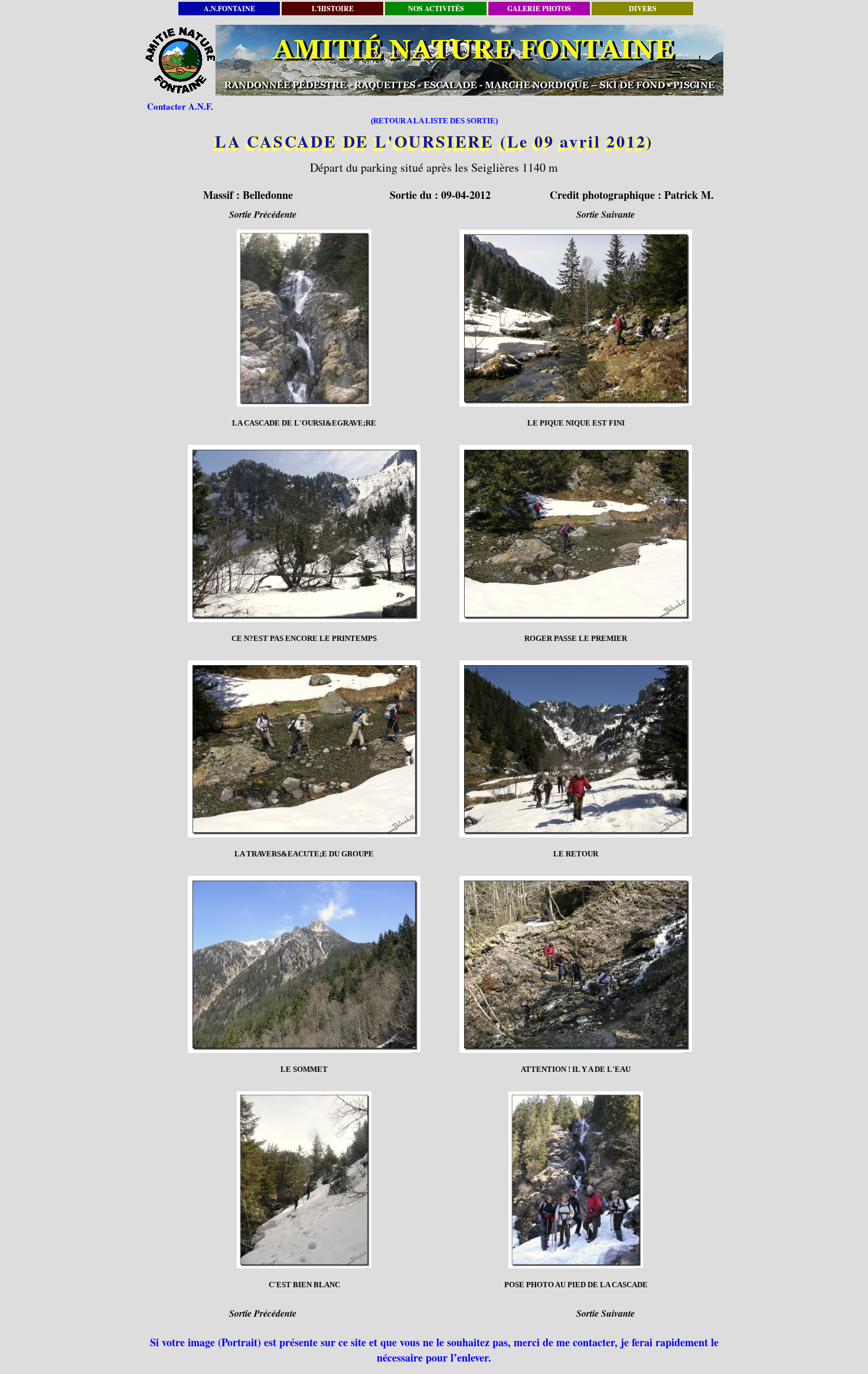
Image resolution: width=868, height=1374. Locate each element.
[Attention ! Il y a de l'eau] (576, 964)
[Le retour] (576, 749)
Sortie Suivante (605, 214)
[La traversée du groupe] (304, 749)
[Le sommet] (304, 964)
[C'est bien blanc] (304, 1179)
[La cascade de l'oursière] (304, 318)
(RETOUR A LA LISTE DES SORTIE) (434, 120)
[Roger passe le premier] (576, 533)
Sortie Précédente (262, 214)
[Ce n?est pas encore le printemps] (304, 533)
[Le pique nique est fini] (576, 318)
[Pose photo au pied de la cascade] (576, 1179)
